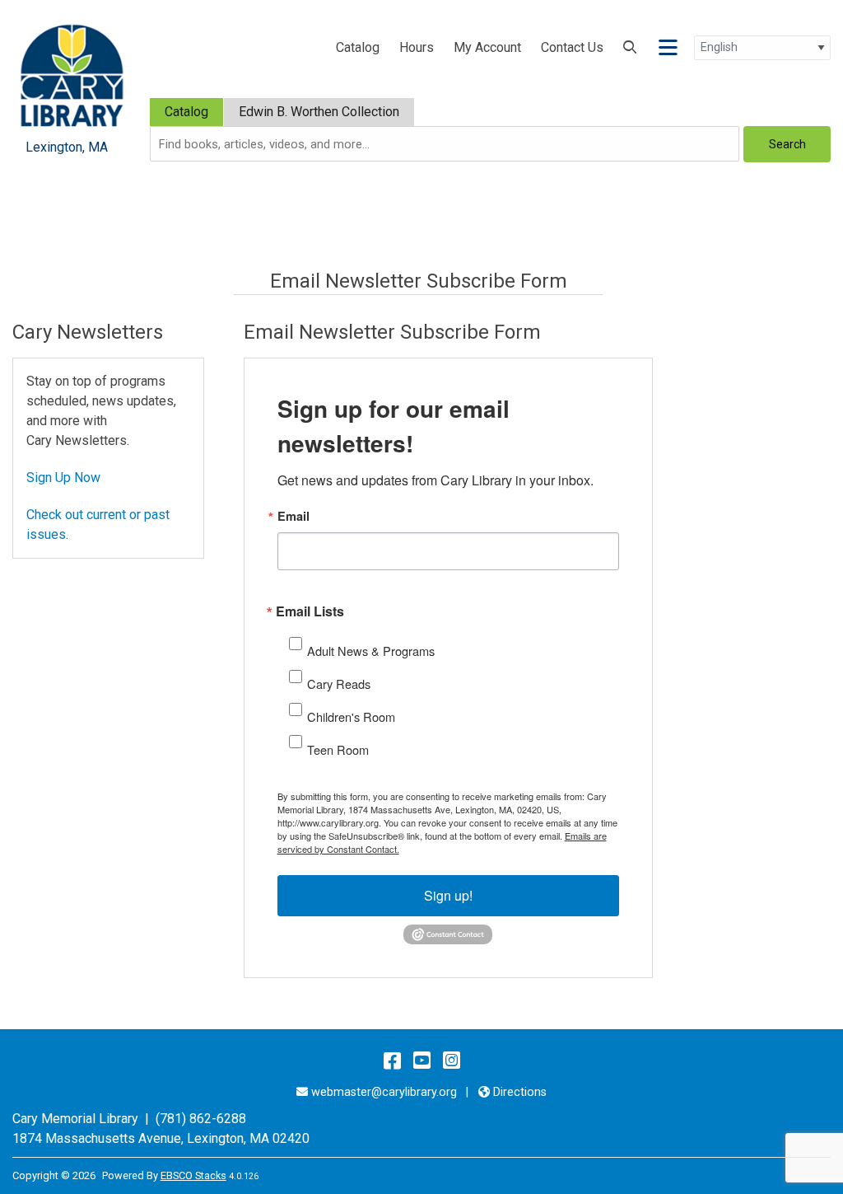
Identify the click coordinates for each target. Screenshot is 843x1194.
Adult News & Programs (371, 650)
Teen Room (338, 749)
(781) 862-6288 (201, 1118)
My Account (487, 47)
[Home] (71, 74)
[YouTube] (422, 1060)
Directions (519, 1092)
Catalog (358, 47)
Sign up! (448, 895)
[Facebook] (392, 1060)
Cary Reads (338, 683)
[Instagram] (451, 1060)
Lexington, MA (228, 1138)
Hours (416, 47)
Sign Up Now (63, 477)
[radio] (186, 112)
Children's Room (351, 716)
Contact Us (572, 47)
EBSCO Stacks (193, 1175)
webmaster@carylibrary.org (383, 1092)
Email (293, 516)
